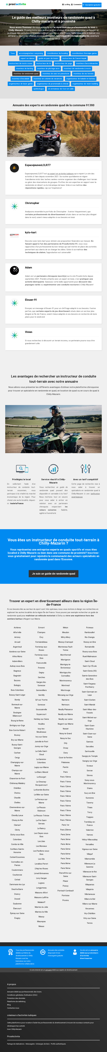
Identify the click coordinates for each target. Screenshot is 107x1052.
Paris (65, 772)
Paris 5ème (65, 849)
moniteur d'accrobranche (87, 63)
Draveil (17, 899)
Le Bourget (41, 777)
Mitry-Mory (65, 637)
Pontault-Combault (66, 891)
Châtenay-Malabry (17, 783)
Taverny (89, 803)
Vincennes (89, 909)
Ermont (41, 628)
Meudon (65, 632)
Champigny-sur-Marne (17, 764)
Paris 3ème (65, 839)
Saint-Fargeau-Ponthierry (90, 685)
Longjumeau (41, 888)
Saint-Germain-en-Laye (89, 693)
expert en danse (27, 58)
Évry (41, 637)
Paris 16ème (65, 806)
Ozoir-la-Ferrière (65, 758)
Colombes (17, 839)
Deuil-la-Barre (17, 889)
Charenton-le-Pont (17, 778)
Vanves (90, 835)
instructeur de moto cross (20, 63)
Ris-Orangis (90, 637)
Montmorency (66, 681)
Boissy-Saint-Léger (17, 695)
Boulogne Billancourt (17, 714)
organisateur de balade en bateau (80, 78)
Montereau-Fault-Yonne (65, 648)
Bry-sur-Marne (17, 740)
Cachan (17, 753)
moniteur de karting (24, 68)
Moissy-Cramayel (65, 642)
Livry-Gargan (41, 878)
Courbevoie (17, 875)
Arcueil (17, 642)
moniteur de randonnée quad (26, 73)
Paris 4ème (65, 844)
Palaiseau (65, 762)
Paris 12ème (65, 786)
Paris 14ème (65, 796)
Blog (9, 1005)
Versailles (90, 844)
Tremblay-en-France (89, 823)
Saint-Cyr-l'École (90, 666)
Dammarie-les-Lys (17, 884)
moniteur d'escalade (20, 78)
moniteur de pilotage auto (48, 68)
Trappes (89, 817)
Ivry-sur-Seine (41, 737)
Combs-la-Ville (17, 844)
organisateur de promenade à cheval (52, 84)
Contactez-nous (13, 1008)
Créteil (17, 880)
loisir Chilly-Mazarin (14, 1029)
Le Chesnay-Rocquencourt (41, 783)
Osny (65, 753)
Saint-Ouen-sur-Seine (90, 735)
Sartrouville (89, 751)
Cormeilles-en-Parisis (17, 863)
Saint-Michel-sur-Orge (89, 719)
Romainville (89, 647)
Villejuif (90, 854)
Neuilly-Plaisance (65, 709)
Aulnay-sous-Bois (17, 666)
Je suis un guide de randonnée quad (53, 573)
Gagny (41, 673)
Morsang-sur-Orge (65, 695)
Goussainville (41, 709)
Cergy (17, 758)
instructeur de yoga (63, 63)
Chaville (17, 798)
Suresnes (90, 798)
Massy (41, 917)
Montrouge (65, 690)
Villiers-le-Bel (89, 899)
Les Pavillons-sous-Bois (41, 852)
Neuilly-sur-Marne (65, 714)
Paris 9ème (65, 868)
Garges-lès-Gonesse (41, 683)
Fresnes (41, 668)
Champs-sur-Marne (17, 772)
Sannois (89, 742)
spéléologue (38, 89)
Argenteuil (17, 647)
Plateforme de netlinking (16, 1001)
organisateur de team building (85, 84)
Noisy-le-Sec (65, 738)
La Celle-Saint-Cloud (41, 752)
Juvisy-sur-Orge (41, 746)
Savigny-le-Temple (90, 756)
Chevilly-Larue (17, 815)
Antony (17, 637)
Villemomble (90, 859)
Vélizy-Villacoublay (89, 840)
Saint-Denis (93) (90, 671)
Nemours (65, 705)
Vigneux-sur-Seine (89, 849)
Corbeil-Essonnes (17, 857)
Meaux (41, 926)
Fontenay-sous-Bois (41, 656)
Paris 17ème (65, 810)
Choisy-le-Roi (17, 820)
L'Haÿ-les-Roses (41, 869)
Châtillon (17, 788)
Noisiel (65, 729)
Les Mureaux (41, 846)
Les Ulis (41, 859)
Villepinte (90, 889)
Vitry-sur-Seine (89, 918)
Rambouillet (90, 632)
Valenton (90, 830)
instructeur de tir (43, 63)
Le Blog (67, 4)
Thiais (89, 807)
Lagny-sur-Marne (41, 767)
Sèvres (90, 775)
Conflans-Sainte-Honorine (17, 850)
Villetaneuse (90, 894)
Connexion (77, 4)
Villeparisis (89, 885)
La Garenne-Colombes (41, 761)
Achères (17, 628)
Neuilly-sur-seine (66, 719)
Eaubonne (17, 904)
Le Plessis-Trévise (41, 816)
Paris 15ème (65, 801)
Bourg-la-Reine (17, 721)
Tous (12, 53)
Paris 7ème (65, 859)
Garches (41, 677)
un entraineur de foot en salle (61, 89)
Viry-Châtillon (89, 913)
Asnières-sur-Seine (17, 652)
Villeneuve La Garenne (89, 865)
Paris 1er (65, 825)
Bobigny (17, 685)
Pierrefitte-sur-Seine (65, 874)
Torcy (89, 812)
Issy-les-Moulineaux (41, 730)
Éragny (17, 918)
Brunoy (17, 735)
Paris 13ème (65, 791)
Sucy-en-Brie (89, 793)
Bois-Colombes (17, 690)
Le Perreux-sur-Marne (41, 801)
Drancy (17, 894)
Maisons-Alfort (41, 893)
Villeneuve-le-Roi (90, 872)
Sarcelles (90, 746)
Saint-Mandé (89, 705)
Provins (66, 900)
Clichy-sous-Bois (17, 835)
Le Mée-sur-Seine (41, 795)
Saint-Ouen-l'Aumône (90, 727)
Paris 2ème (65, 834)
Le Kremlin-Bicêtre (41, 790)
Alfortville (17, 632)
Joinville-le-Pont (41, 742)
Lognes (41, 883)
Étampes (41, 632)
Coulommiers (17, 870)
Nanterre (65, 700)
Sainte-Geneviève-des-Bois (89, 677)
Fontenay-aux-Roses (41, 648)
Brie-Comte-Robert (17, 730)
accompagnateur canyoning (31, 53)
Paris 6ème (65, 854)
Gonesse (41, 705)
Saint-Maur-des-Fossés (90, 711)
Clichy (17, 830)
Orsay (65, 748)
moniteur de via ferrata (83, 73)
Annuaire (10, 992)
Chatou (17, 793)
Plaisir (65, 881)
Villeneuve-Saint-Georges (90, 878)
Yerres (90, 923)
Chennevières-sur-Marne (17, 809)
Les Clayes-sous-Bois (41, 835)
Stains (90, 788)
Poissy (65, 886)
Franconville (41, 663)
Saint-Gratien (89, 700)
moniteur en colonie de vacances (48, 78)
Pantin (65, 767)
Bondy (17, 700)
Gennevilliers (41, 690)
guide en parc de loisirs (48, 58)
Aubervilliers (17, 661)
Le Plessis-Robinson (41, 809)
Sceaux (90, 766)
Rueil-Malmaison (90, 656)
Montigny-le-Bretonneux (65, 666)
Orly (65, 743)
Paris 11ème (65, 782)
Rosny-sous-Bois (90, 652)
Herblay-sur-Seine (41, 719)
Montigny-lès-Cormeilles (65, 674)
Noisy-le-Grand (66, 733)
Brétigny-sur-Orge (17, 725)
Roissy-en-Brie (90, 642)
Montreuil (66, 685)
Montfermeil (65, 655)
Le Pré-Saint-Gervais (41, 822)
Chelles (17, 803)
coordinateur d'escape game (84, 53)
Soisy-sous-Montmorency (90, 781)
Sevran (90, 771)
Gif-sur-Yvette (41, 700)
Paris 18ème (65, 815)
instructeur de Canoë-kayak (74, 58)
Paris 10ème (65, 777)
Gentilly (41, 695)
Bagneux (17, 671)
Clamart (17, 825)
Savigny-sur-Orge (89, 761)
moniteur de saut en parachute (56, 73)
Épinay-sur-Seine (17, 913)
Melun (65, 628)
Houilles (41, 724)
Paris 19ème (65, 820)
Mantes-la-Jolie (41, 907)
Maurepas (41, 921)
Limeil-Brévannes (41, 873)
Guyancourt (41, 714)
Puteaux (89, 628)
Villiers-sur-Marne (89, 904)
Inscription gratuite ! (92, 5)
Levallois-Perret (41, 864)
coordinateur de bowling (57, 53)
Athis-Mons (17, 656)
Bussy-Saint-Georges (17, 746)
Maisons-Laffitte (41, 897)
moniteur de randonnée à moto (77, 68)
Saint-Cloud (90, 661)
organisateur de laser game (21, 84)
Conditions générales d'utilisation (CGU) (22, 995)
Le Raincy (41, 828)
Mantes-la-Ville (41, 912)
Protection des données (16, 998)
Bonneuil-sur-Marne (17, 706)
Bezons (17, 680)
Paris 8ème (65, 863)
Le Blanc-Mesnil (41, 772)
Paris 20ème (65, 830)
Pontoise (65, 895)
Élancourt (17, 908)
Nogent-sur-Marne (65, 724)
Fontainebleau (41, 642)
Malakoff (41, 902)
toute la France (16, 503)
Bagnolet (17, 676)
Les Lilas (41, 841)
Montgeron (65, 660)
